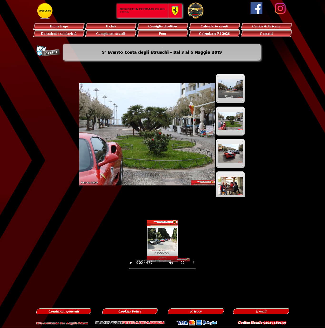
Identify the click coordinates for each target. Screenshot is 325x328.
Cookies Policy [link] (129, 311)
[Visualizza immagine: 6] (230, 186)
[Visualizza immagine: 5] (230, 153)
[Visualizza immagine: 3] (230, 88)
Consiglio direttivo (162, 26)
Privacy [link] (196, 311)
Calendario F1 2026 (214, 34)
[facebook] (256, 8)
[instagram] (280, 8)
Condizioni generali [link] (64, 311)
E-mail (261, 311)
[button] (62, 322)
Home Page (59, 26)
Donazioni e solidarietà (59, 34)
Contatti (266, 34)
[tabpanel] (162, 52)
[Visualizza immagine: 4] (230, 121)
